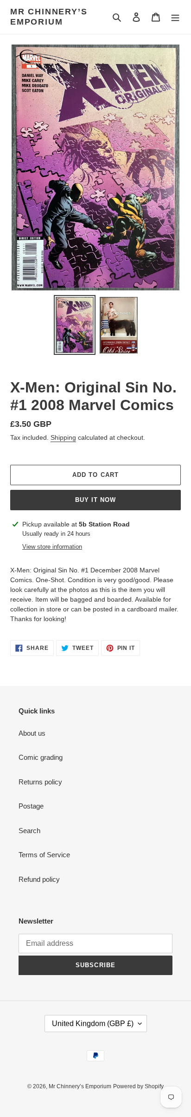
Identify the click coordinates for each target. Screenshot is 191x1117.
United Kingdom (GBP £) (93, 1023)
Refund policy (39, 879)
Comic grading (41, 757)
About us (32, 733)
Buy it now (95, 499)
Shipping (63, 437)
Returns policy (40, 782)
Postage (31, 806)
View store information (52, 546)
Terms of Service (44, 855)
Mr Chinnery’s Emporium (48, 16)
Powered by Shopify (138, 1086)
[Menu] (175, 17)
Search (29, 831)
